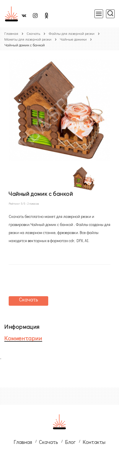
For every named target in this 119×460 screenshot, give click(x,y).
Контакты (94, 441)
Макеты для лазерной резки (27, 39)
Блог (70, 441)
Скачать (33, 33)
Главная (11, 33)
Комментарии (23, 338)
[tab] (55, 326)
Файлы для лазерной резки (71, 33)
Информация (22, 326)
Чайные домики (73, 39)
